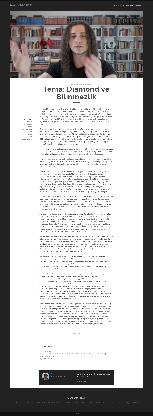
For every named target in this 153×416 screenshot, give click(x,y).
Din (43, 403)
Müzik (81, 403)
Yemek (135, 403)
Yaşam (128, 403)
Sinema (89, 403)
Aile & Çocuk (20, 403)
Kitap (74, 403)
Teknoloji (120, 403)
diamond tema (27, 129)
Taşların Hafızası (46, 359)
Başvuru (129, 5)
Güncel (97, 403)
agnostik (29, 122)
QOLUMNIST (76, 397)
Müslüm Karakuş (82, 84)
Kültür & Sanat (63, 403)
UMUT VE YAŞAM (45, 351)
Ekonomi (51, 403)
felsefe (29, 134)
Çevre (38, 403)
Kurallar (139, 5)
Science (30, 403)
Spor (112, 403)
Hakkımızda (119, 5)
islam (30, 137)
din (31, 132)
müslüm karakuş (26, 139)
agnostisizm (28, 124)
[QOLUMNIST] (21, 5)
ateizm (29, 127)
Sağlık (105, 403)
